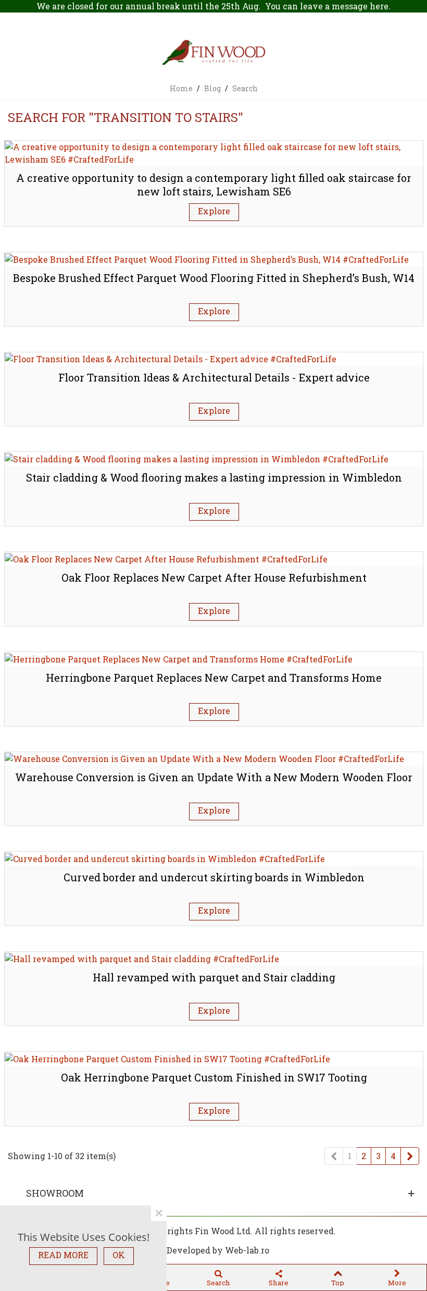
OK (118, 1254)
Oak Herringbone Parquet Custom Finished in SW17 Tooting (214, 1077)
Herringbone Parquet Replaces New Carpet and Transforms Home (214, 677)
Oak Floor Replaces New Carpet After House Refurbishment (214, 577)
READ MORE (63, 1254)
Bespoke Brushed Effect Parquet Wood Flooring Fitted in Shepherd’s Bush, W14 (214, 278)
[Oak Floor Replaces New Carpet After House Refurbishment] (166, 557)
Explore (214, 210)
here (379, 6)
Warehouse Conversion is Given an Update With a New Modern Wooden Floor (213, 777)
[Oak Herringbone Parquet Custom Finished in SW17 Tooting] (167, 1057)
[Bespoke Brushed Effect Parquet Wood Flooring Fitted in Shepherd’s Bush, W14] (207, 258)
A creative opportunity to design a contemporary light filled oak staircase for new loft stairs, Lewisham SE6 (213, 185)
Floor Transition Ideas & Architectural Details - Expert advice (214, 377)
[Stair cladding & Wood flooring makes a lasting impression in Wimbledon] (196, 457)
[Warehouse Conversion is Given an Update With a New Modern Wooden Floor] (204, 758)
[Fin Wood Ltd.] (213, 53)
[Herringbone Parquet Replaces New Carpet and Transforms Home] (179, 658)
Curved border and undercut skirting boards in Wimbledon (214, 877)
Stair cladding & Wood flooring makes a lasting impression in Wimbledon (214, 477)
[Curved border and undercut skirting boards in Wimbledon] (165, 857)
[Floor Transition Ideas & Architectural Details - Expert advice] (170, 358)
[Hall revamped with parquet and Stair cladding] (142, 957)
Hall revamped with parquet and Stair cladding (214, 977)
